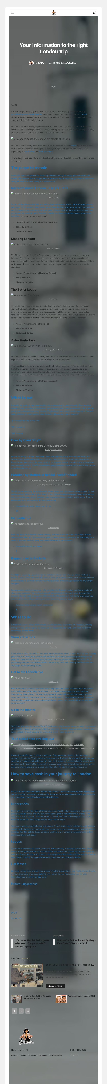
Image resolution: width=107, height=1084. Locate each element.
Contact (32, 1055)
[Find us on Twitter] (78, 1055)
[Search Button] (94, 12)
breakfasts (15, 216)
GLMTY (41, 63)
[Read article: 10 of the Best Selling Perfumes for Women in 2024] (16, 999)
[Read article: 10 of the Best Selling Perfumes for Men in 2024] (27, 975)
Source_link (16, 918)
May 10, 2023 (54, 63)
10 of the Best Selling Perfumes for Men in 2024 (71, 965)
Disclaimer (43, 1055)
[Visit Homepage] (53, 13)
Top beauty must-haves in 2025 (81, 996)
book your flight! (46, 151)
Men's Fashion (69, 63)
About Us (22, 1055)
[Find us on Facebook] (70, 1055)
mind (84, 114)
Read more (56, 986)
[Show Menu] (12, 12)
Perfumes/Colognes (25, 966)
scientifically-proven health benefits (26, 114)
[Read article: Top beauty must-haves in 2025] (61, 999)
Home (13, 1055)
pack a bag (30, 151)
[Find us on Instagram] (74, 1055)
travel (73, 145)
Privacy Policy (56, 1055)
